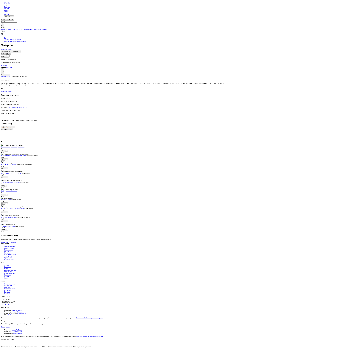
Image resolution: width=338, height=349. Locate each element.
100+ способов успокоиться (9, 164)
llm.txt (6, 278)
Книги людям (43, 29)
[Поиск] (2, 25)
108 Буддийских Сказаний (9, 191)
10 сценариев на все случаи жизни (11, 173)
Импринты (10, 29)
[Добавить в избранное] (2, 69)
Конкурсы (7, 7)
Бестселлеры (17, 29)
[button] (169, 25)
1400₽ (3, 230)
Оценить (11, 67)
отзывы (8, 76)
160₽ (2, 194)
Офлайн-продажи (9, 246)
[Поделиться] (2, 72)
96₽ (2, 186)
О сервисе (7, 3)
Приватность (8, 271)
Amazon (25, 107)
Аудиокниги (8, 285)
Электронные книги (10, 284)
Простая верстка (9, 248)
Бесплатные (24, 29)
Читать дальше (5, 327)
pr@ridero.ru (10, 315)
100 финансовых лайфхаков (9, 217)
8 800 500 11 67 (5, 304)
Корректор (7, 253)
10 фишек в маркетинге (8, 226)
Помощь (6, 14)
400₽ (2, 150)
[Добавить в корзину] (8, 55)
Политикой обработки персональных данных (89, 318)
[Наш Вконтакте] (5, 342)
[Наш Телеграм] (5, 344)
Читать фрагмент (6, 53)
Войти (3, 21)
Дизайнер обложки (10, 254)
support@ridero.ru (17, 310)
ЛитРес (20, 107)
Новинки (7, 287)
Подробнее (4, 65)
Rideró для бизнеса (9, 259)
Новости (6, 10)
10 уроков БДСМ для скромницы (11, 182)
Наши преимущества (10, 273)
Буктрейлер (7, 251)
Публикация (8, 257)
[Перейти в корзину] (4, 31)
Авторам (7, 8)
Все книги (4, 29)
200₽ (2, 177)
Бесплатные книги (9, 288)
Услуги (6, 5)
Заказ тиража (8, 256)
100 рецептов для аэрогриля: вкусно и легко (14, 155)
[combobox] (169, 23)
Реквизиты (7, 275)
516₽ (2, 212)
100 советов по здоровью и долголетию (12, 147)
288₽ (2, 159)
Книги (6, 268)
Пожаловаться (5, 74)
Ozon (16, 107)
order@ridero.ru (21, 313)
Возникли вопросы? (10, 270)
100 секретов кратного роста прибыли (12, 208)
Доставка (7, 293)
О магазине (7, 267)
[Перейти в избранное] (2, 31)
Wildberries (12, 107)
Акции (6, 11)
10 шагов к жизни (6, 199)
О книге (3, 76)
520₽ (2, 203)
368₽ (2, 168)
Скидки (30, 29)
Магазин (6, 2)
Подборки (36, 29)
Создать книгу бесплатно (8, 242)
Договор (6, 276)
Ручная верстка (8, 250)
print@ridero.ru (18, 312)
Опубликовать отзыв (6, 129)
